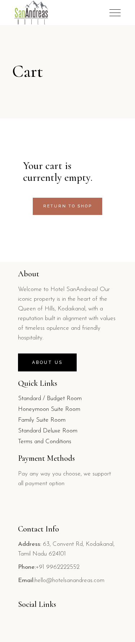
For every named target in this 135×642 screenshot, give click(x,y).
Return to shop (67, 206)
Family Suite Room (42, 420)
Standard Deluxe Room (47, 431)
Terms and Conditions (44, 442)
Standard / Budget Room (50, 398)
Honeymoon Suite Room (49, 409)
